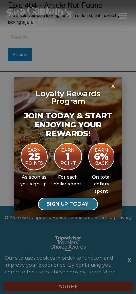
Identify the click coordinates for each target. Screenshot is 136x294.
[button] (113, 86)
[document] (68, 147)
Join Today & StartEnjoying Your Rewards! (68, 124)
